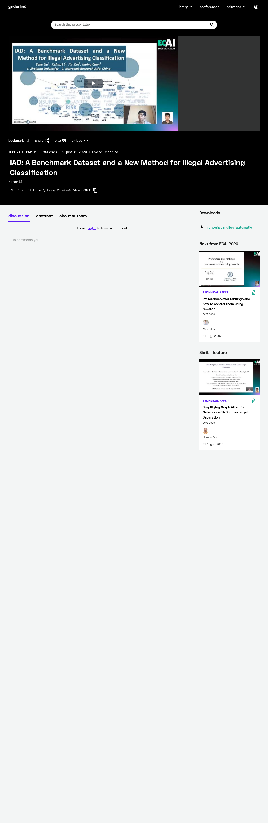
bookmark (16, 140)
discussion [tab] (19, 215)
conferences (209, 7)
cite (58, 140)
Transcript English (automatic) (230, 227)
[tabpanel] (102, 234)
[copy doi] (98, 190)
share (39, 140)
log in (92, 228)
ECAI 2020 (228, 243)
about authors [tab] (73, 215)
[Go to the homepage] (17, 7)
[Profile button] (256, 6)
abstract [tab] (44, 215)
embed (77, 140)
